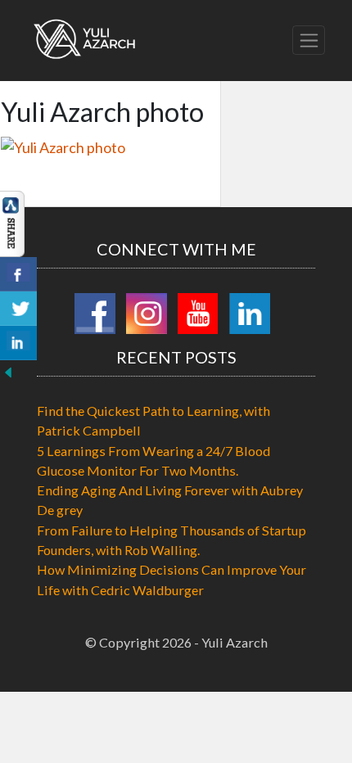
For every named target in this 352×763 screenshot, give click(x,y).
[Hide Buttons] (8, 371)
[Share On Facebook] (18, 274)
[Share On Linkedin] (18, 343)
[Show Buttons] (12, 222)
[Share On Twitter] (18, 308)
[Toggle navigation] (308, 40)
